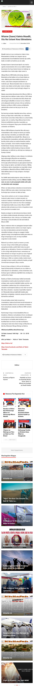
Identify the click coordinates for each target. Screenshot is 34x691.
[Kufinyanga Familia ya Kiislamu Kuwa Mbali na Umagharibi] (24, 423)
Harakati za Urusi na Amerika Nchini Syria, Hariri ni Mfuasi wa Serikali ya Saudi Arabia (25, 381)
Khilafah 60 (12, 546)
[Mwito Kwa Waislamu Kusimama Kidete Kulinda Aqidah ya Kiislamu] (24, 402)
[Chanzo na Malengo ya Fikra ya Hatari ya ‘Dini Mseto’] (9, 423)
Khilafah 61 (12, 501)
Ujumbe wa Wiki (7, 31)
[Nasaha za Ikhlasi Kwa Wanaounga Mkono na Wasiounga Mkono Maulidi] (9, 402)
